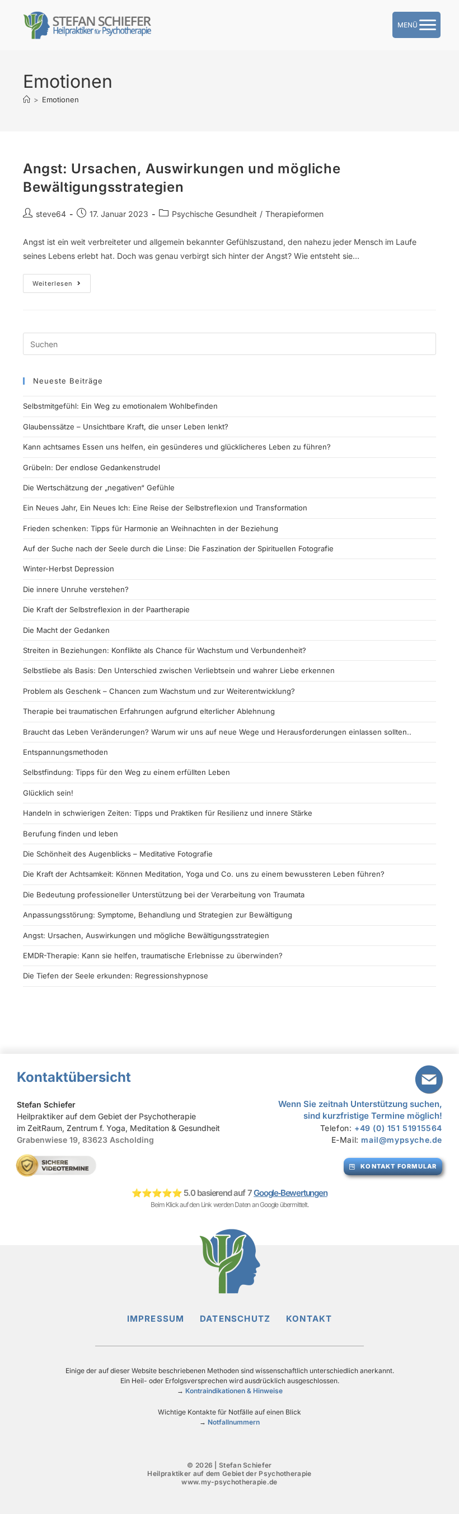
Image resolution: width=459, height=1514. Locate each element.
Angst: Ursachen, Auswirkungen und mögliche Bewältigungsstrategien (146, 935)
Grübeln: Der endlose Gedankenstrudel (91, 467)
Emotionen (60, 99)
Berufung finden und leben (70, 833)
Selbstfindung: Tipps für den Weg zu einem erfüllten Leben (126, 772)
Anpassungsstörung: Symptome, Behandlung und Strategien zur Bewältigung (157, 914)
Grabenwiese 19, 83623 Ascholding (85, 1139)
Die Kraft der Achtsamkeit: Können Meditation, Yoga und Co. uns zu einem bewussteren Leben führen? (204, 873)
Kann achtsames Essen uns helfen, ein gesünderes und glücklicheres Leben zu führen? (177, 446)
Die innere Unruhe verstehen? (76, 589)
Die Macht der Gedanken (66, 630)
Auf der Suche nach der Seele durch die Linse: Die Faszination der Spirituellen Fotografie (178, 548)
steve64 (51, 214)
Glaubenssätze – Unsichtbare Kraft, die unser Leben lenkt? (125, 426)
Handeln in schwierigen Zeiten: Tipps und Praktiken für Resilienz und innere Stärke (167, 812)
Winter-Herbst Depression (68, 568)
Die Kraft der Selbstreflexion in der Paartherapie (106, 609)
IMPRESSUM (163, 1318)
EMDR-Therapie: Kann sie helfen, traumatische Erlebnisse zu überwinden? (153, 955)
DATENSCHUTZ (243, 1318)
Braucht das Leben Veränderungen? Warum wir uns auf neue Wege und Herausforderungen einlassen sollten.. (217, 731)
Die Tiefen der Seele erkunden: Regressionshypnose (115, 975)
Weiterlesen (61, 280)
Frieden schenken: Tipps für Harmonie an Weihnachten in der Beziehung (150, 528)
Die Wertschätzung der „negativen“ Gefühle (99, 487)
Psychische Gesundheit (214, 214)
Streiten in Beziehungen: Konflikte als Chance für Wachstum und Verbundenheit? (164, 650)
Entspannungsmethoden (65, 751)
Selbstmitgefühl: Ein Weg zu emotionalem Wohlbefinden (120, 405)
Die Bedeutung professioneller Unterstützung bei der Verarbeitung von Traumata (164, 894)
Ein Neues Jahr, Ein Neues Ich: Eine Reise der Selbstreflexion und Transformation (165, 507)
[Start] (26, 99)
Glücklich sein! (48, 792)
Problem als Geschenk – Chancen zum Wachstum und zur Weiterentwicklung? (159, 691)
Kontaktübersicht (74, 1077)
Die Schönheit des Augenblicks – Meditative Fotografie (118, 853)
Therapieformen (294, 214)
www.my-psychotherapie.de (229, 1482)
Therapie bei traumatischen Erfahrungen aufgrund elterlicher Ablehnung (149, 711)
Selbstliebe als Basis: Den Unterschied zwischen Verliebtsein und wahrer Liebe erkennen (179, 670)
